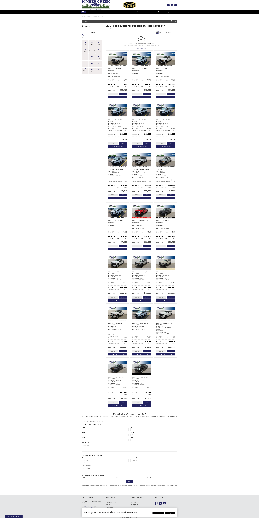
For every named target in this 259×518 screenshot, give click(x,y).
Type (83, 427)
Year (132, 427)
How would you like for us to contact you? (93, 475)
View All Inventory (141, 48)
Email (149, 477)
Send (129, 481)
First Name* (85, 457)
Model (132, 432)
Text (117, 477)
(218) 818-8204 (90, 507)
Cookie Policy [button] (120, 512)
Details (113, 94)
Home (83, 16)
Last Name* (134, 457)
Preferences (147, 513)
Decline (158, 513)
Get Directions (85, 503)
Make (83, 432)
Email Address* (86, 463)
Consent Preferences (13, 516)
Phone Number (86, 468)
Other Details (85, 442)
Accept (169, 513)
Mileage (84, 437)
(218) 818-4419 (88, 506)
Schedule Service (135, 505)
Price (132, 437)
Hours (94, 506)
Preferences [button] (92, 513)
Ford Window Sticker (117, 97)
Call (84, 477)
